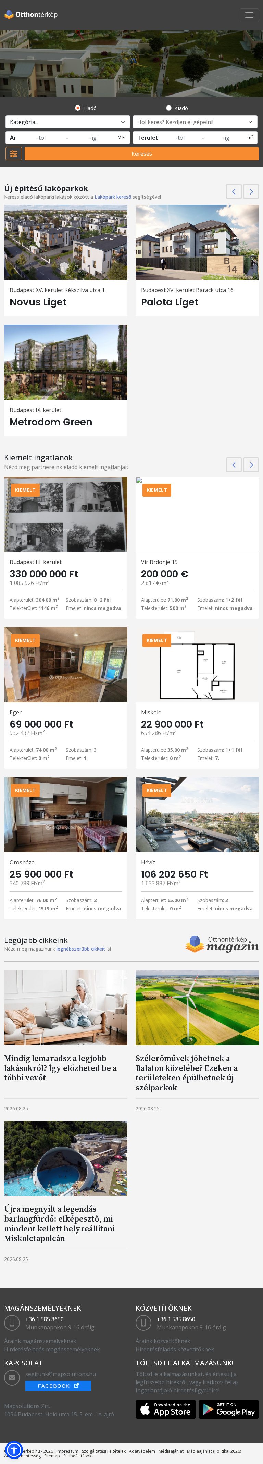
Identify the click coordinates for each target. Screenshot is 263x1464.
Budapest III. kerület (36, 562)
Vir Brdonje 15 (159, 562)
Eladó (90, 107)
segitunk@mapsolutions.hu (60, 1374)
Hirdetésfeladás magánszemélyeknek (52, 1349)
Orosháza (22, 862)
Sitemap (52, 1456)
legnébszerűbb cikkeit (81, 949)
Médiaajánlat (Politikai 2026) (214, 1451)
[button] (14, 1450)
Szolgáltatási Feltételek (104, 1451)
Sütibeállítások (77, 1456)
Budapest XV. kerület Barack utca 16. (188, 290)
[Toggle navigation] (249, 15)
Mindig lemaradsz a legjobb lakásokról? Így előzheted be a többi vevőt (60, 1068)
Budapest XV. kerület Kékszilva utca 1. (58, 290)
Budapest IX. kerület (35, 410)
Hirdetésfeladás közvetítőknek (175, 1349)
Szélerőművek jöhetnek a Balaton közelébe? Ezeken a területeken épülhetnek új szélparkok (187, 1072)
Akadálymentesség (22, 1456)
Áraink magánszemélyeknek (40, 1341)
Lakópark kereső (113, 196)
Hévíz (148, 862)
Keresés (142, 154)
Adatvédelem (142, 1451)
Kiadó (181, 107)
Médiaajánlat (171, 1451)
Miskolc (151, 712)
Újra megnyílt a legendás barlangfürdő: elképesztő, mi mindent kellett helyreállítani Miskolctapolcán (59, 1223)
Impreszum (67, 1451)
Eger (16, 712)
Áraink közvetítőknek (163, 1341)
